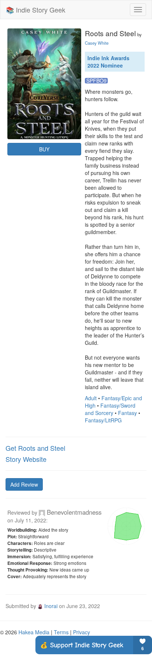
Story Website (26, 459)
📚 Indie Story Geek (35, 9)
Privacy (81, 632)
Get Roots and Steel (35, 448)
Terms (61, 632)
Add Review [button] (24, 484)
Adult (91, 398)
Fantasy (127, 412)
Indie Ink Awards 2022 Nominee (108, 61)
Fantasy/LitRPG (103, 420)
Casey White (96, 43)
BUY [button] (44, 149)
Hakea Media (33, 632)
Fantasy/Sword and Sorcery (110, 409)
